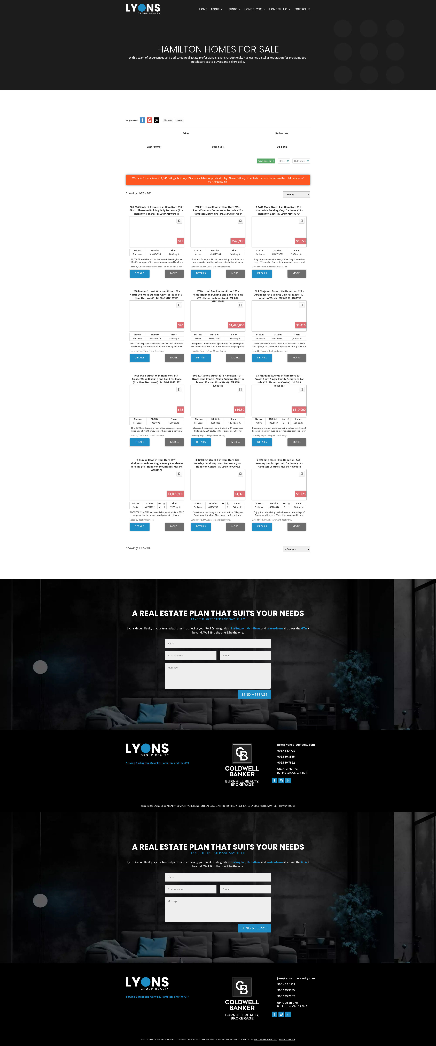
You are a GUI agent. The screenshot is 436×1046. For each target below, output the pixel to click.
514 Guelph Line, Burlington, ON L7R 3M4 (292, 770)
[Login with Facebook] (142, 122)
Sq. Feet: (282, 146)
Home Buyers (253, 9)
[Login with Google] (149, 122)
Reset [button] (282, 160)
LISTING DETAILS (140, 274)
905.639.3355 (286, 756)
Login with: (132, 120)
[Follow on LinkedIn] (288, 780)
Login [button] (179, 120)
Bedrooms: (282, 133)
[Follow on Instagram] (281, 780)
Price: (186, 133)
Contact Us (302, 9)
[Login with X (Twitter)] (156, 122)
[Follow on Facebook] (274, 780)
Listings (232, 9)
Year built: (218, 146)
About (215, 9)
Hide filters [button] (300, 160)
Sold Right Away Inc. (265, 805)
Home (203, 9)
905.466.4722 (286, 750)
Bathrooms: (154, 146)
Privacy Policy (287, 805)
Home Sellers (278, 9)
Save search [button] (264, 160)
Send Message (254, 694)
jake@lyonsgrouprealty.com (296, 745)
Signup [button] (168, 120)
